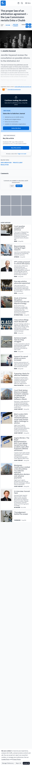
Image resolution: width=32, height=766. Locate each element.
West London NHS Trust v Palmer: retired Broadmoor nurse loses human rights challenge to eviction (21, 418)
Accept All (26, 763)
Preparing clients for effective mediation (21, 374)
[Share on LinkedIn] (27, 24)
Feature (8, 25)
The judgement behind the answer (21, 513)
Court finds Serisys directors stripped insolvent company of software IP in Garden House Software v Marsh (21, 394)
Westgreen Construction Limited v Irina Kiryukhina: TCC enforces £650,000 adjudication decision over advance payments (22, 471)
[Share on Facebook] (27, 27)
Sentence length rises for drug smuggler (20, 340)
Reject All (18, 763)
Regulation (5, 165)
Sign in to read (22, 154)
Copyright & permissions (14, 89)
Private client (18, 163)
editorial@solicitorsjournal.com (23, 87)
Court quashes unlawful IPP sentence (19, 228)
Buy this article (16, 148)
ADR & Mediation (6, 163)
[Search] (22, 3)
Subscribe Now (16, 128)
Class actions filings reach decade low (21, 321)
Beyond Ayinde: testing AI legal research (19, 248)
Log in (12, 186)
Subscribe (19, 186)
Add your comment (15, 25)
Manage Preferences (8, 763)
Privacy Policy (16, 759)
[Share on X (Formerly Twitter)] (30, 24)
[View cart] (18, 3)
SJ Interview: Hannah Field (22, 492)
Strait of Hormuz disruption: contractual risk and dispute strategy (21, 301)
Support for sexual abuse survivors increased (21, 358)
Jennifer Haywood (9, 51)
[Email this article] (30, 27)
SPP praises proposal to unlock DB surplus (22, 263)
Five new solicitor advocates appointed (22, 282)
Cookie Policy (5, 759)
